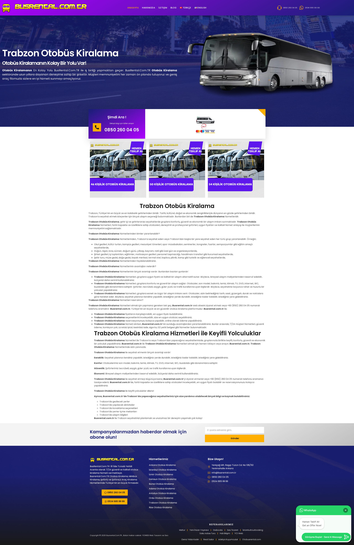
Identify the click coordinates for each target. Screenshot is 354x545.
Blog (173, 7)
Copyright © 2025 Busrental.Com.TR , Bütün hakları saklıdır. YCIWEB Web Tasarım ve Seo (129, 535)
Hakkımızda (148, 7)
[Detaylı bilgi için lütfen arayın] (97, 127)
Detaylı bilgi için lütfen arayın (122, 123)
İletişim (162, 7)
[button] (345, 510)
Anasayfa (133, 7)
